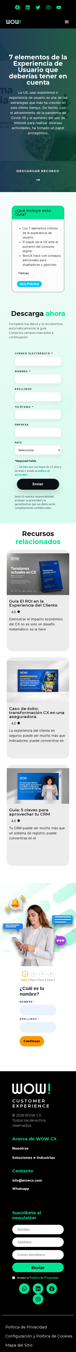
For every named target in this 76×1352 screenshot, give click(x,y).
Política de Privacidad (44, 1277)
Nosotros (20, 1148)
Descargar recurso (38, 171)
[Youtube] (58, 7)
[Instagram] (48, 7)
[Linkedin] (27, 7)
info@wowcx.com (27, 1180)
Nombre (27, 1002)
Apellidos (29, 1019)
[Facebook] (17, 7)
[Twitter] (38, 7)
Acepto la (37, 1277)
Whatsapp (20, 1188)
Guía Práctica (29, 284)
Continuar (31, 1041)
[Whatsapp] (24, 1288)
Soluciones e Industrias (33, 1158)
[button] (67, 22)
